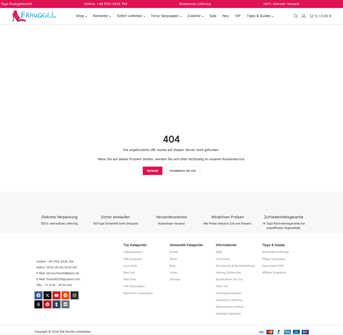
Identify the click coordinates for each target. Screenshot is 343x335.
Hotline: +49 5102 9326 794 (55, 261)
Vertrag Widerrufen (228, 272)
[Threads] (38, 304)
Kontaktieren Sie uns (229, 279)
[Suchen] (296, 16)
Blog (172, 265)
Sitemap (175, 279)
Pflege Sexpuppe (273, 259)
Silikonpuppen (132, 259)
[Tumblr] (56, 304)
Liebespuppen (132, 252)
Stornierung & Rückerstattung (235, 265)
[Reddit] (65, 295)
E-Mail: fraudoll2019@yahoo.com (58, 279)
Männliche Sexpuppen (138, 293)
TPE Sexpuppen (134, 286)
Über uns (222, 286)
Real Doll (129, 272)
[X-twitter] (47, 295)
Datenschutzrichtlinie (229, 306)
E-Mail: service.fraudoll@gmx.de (57, 273)
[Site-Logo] (34, 15)
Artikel (174, 252)
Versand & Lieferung (229, 300)
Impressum (223, 259)
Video (173, 272)
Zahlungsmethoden (228, 293)
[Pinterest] (47, 304)
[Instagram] (74, 295)
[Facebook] (38, 295)
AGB (219, 252)
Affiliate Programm (274, 272)
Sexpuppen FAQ (273, 265)
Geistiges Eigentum (228, 313)
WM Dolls (129, 279)
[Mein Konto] (304, 16)
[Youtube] (56, 295)
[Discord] (65, 304)
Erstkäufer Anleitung (275, 252)
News (173, 259)
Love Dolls (130, 265)
